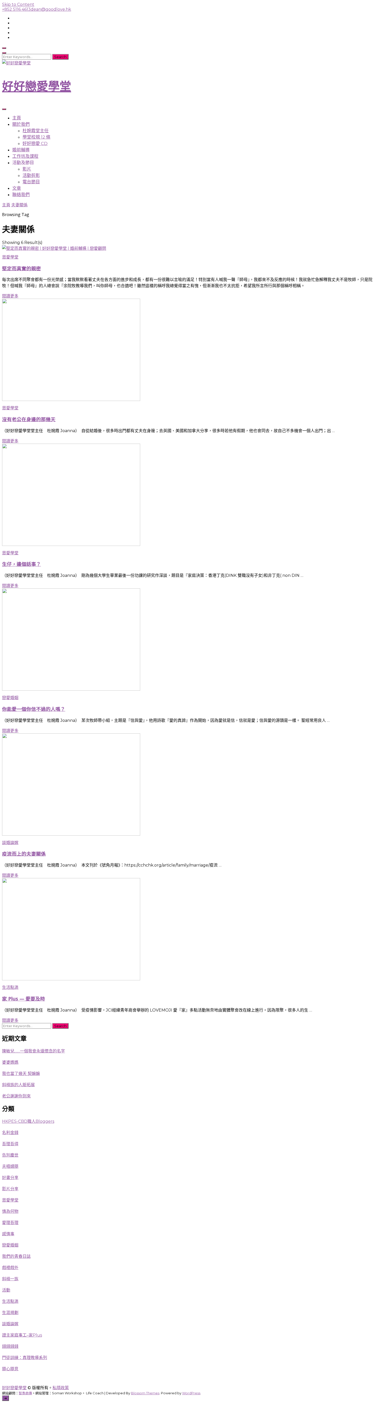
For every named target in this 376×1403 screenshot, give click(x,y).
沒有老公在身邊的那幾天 (29, 419)
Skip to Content (18, 4)
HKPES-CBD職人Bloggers (28, 1121)
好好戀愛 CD (35, 143)
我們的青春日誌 (16, 1256)
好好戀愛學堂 (36, 86)
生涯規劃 (10, 1312)
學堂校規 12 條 (36, 137)
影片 (27, 169)
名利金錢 (10, 1132)
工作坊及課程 (25, 156)
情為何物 (10, 1211)
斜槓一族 (10, 1278)
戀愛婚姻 (10, 697)
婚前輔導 (21, 149)
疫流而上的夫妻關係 (24, 853)
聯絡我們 (21, 194)
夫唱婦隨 (10, 1166)
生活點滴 (10, 987)
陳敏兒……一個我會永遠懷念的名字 (33, 1051)
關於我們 (21, 124)
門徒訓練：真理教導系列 (24, 1357)
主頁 (16, 117)
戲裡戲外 (10, 1267)
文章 (16, 188)
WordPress (191, 1393)
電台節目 (31, 181)
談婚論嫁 (10, 842)
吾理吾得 (10, 1143)
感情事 (8, 1233)
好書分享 (10, 1177)
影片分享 (10, 1188)
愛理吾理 (10, 1222)
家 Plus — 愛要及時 (23, 998)
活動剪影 (31, 175)
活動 (6, 1290)
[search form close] (4, 53)
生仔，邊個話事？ (21, 564)
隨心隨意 (10, 1368)
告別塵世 (10, 1155)
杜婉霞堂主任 (36, 130)
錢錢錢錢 (10, 1346)
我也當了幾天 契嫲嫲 (21, 1073)
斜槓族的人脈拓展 (18, 1084)
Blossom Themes (145, 1393)
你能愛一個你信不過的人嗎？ (33, 709)
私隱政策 (60, 1387)
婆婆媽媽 (10, 1062)
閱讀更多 (10, 296)
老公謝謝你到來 (16, 1096)
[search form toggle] (4, 48)
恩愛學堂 (10, 257)
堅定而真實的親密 (21, 268)
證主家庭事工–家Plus (22, 1335)
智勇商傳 (25, 1393)
